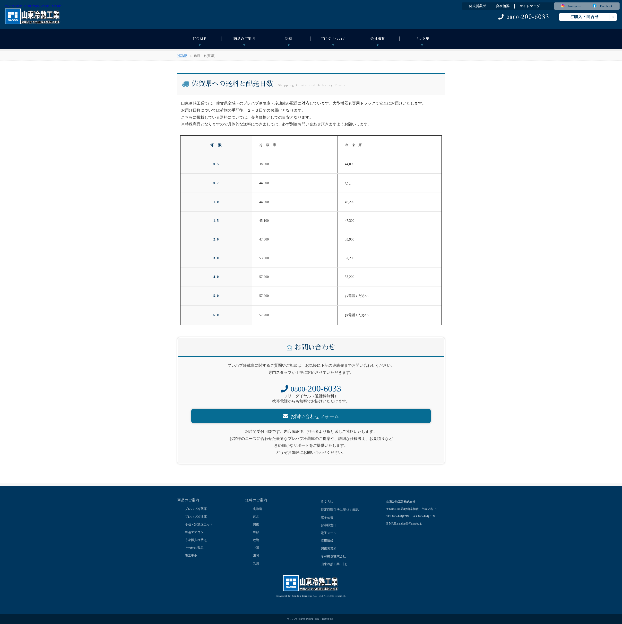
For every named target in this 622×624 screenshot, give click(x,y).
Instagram (573, 6)
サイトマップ (529, 6)
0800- (528, 17)
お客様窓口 (329, 525)
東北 (256, 516)
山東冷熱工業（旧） (335, 564)
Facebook (604, 6)
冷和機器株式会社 (333, 556)
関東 (256, 524)
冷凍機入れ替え (196, 540)
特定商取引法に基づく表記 (340, 509)
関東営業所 (477, 6)
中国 (256, 548)
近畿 (256, 540)
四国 (256, 555)
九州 (256, 563)
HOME (182, 56)
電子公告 (327, 517)
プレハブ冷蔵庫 (196, 509)
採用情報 (327, 541)
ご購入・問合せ (584, 17)
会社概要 (503, 6)
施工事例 (191, 555)
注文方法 (327, 502)
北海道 (257, 509)
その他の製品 (194, 548)
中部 (256, 532)
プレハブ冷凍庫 (196, 516)
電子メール (329, 533)
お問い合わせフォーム (314, 416)
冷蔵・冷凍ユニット (199, 524)
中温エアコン (194, 532)
